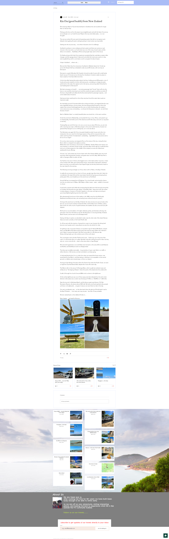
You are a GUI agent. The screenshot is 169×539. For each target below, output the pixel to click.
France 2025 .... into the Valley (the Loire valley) (62, 381)
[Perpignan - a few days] (105, 373)
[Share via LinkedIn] (67, 353)
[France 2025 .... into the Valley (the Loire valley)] (63, 373)
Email (61, 525)
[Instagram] (108, 2)
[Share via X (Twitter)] (64, 353)
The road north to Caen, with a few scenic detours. (84, 381)
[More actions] (108, 17)
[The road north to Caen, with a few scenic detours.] (84, 373)
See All (114, 365)
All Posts (55, 8)
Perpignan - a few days (103, 380)
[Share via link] (70, 353)
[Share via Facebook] (60, 353)
